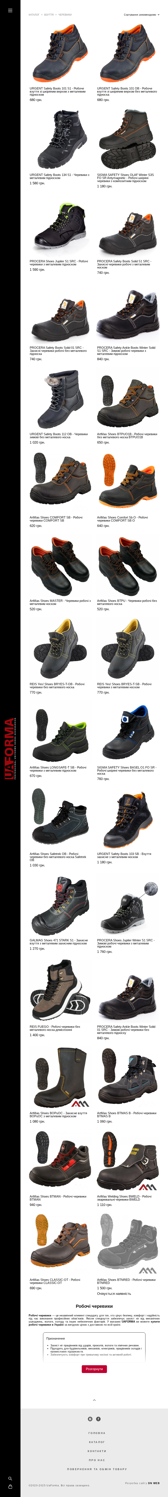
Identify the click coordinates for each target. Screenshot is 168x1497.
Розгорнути (94, 1369)
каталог (34, 14)
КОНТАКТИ (97, 1451)
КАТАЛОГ (97, 1442)
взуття (49, 14)
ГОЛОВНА (97, 1433)
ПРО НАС (97, 1460)
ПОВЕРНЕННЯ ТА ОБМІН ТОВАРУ (97, 1469)
